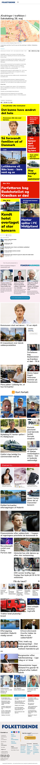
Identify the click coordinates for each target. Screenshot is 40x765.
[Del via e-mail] (34, 51)
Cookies (28, 753)
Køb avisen (22, 749)
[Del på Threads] (35, 51)
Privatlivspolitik (29, 750)
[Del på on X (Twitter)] (31, 51)
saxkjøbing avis (9, 100)
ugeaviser (3, 100)
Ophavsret (29, 752)
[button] (3, 235)
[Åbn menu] (18, 2)
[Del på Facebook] (29, 51)
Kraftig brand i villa (8, 243)
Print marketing (36, 745)
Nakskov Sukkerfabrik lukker (10, 239)
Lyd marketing (35, 750)
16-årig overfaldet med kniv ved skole (12, 250)
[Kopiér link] (37, 51)
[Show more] (30, 741)
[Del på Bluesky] (38, 51)
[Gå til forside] (8, 2)
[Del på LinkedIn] (32, 51)
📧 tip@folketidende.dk (30, 737)
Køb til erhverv (23, 750)
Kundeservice (23, 752)
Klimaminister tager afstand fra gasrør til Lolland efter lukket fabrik (18, 254)
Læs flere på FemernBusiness (20, 297)
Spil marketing (35, 749)
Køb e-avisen (23, 747)
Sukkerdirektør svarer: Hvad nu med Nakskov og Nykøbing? (17, 247)
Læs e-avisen (23, 746)
